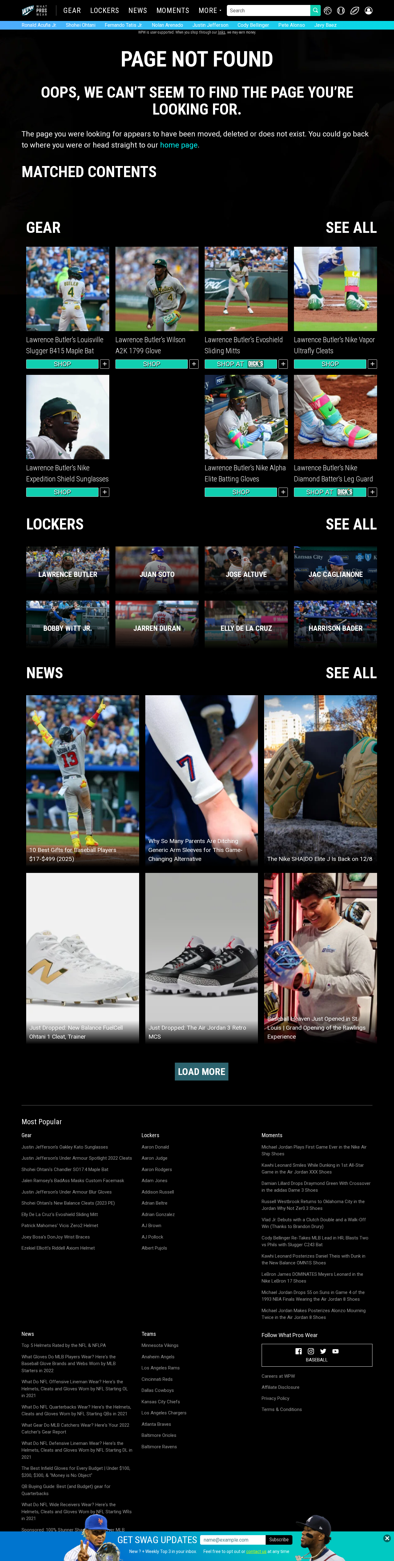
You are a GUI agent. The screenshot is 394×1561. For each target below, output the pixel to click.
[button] (368, 10)
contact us (256, 1551)
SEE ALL (351, 227)
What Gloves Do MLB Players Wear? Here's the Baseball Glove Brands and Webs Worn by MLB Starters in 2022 (69, 1363)
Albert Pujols (154, 1248)
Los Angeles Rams (161, 1368)
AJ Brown (151, 1225)
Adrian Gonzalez (158, 1214)
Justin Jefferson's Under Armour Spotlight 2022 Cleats (77, 1158)
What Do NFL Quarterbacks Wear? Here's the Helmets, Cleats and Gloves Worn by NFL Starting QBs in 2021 (76, 1410)
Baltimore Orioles (159, 1435)
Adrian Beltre (154, 1203)
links (221, 32)
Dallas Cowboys (158, 1390)
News (137, 11)
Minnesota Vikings (160, 1345)
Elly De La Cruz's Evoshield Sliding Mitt (60, 1214)
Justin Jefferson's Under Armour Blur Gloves (67, 1192)
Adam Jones (154, 1180)
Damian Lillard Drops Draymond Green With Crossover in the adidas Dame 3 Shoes (316, 1187)
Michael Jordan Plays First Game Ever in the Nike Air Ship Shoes (314, 1150)
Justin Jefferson (210, 25)
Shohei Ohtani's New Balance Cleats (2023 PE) (68, 1203)
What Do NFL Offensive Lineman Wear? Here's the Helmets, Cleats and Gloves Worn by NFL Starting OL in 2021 (75, 1388)
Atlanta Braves (156, 1424)
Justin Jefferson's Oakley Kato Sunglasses (65, 1147)
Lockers (104, 11)
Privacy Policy (275, 1398)
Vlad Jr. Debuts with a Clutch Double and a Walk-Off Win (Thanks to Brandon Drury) (314, 1223)
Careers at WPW (278, 1376)
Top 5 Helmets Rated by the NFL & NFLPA (64, 1345)
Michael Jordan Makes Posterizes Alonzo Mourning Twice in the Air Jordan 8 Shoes (314, 1314)
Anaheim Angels (158, 1357)
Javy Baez (325, 25)
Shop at (230, 364)
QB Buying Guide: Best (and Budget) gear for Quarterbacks (66, 1490)
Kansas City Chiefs (161, 1402)
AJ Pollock (152, 1237)
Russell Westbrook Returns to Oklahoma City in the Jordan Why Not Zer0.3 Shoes (313, 1205)
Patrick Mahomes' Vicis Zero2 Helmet (60, 1225)
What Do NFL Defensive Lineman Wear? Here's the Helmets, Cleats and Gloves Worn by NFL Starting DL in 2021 (77, 1450)
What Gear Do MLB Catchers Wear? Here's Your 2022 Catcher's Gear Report (75, 1428)
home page (179, 145)
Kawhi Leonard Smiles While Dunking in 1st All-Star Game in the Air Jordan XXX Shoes (313, 1168)
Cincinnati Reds (157, 1379)
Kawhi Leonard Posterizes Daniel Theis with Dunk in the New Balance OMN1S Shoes (313, 1259)
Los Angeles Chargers (164, 1413)
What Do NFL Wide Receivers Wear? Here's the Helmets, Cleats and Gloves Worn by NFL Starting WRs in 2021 (77, 1511)
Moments (172, 11)
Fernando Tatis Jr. (124, 25)
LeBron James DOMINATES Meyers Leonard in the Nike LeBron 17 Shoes (312, 1277)
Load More (201, 1071)
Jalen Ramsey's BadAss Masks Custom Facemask (73, 1180)
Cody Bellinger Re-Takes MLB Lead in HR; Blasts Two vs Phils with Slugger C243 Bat (315, 1241)
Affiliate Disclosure (281, 1387)
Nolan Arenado (167, 25)
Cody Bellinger (253, 25)
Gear (72, 11)
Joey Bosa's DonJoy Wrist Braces (56, 1237)
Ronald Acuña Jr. (39, 25)
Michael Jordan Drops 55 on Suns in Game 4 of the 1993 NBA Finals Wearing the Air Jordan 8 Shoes (313, 1296)
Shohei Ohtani (80, 25)
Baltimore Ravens (159, 1447)
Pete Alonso (291, 25)
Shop (62, 364)
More (208, 11)
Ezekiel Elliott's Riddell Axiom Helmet (58, 1248)
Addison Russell (158, 1192)
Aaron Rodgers (157, 1169)
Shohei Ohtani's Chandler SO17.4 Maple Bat (65, 1169)
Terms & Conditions (282, 1409)
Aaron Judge (154, 1158)
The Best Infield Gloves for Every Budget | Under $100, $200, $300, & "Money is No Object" (76, 1472)
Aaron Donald (155, 1147)
